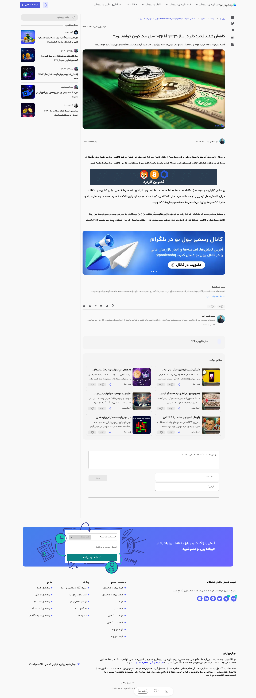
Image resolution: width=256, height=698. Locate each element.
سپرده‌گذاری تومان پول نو (74, 588)
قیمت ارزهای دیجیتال (180, 5)
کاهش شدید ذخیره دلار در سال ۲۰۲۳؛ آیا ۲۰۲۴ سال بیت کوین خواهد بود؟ (166, 18)
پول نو (222, 18)
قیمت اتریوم (117, 636)
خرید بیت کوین (115, 616)
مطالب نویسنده (207, 325)
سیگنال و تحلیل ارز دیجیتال (107, 5)
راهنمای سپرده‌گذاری (39, 616)
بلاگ (212, 18)
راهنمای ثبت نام (42, 602)
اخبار (203, 18)
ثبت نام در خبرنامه (92, 558)
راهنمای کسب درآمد (40, 609)
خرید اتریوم (117, 630)
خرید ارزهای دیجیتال (209, 5)
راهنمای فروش (42, 595)
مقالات (133, 5)
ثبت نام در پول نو (78, 595)
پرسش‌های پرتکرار (78, 602)
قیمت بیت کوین (115, 623)
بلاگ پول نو (81, 609)
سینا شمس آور (208, 316)
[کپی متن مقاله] (112, 306)
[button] (156, 271)
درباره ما (82, 616)
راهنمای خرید (43, 588)
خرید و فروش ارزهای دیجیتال (149, 663)
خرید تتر (119, 602)
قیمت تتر (118, 609)
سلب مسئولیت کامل (216, 297)
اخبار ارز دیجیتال (153, 5)
